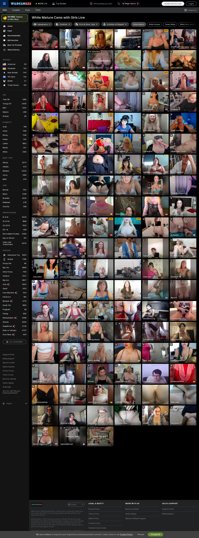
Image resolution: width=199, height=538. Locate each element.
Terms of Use (8, 375)
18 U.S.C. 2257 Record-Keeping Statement (12, 392)
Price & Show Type (87, 24)
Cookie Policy (126, 534)
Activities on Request (115, 24)
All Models (7, 387)
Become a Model (9, 379)
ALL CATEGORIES (16, 342)
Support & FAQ (8, 355)
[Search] (119, 4)
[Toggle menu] (4, 3)
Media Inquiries (9, 367)
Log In (191, 4)
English (74, 504)
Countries (63, 24)
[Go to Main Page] (21, 3)
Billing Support (8, 359)
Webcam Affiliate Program (135, 518)
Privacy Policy (8, 371)
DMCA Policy (93, 518)
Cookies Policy (94, 523)
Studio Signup (8, 383)
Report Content (9, 363)
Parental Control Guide (97, 528)
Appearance (42, 24)
